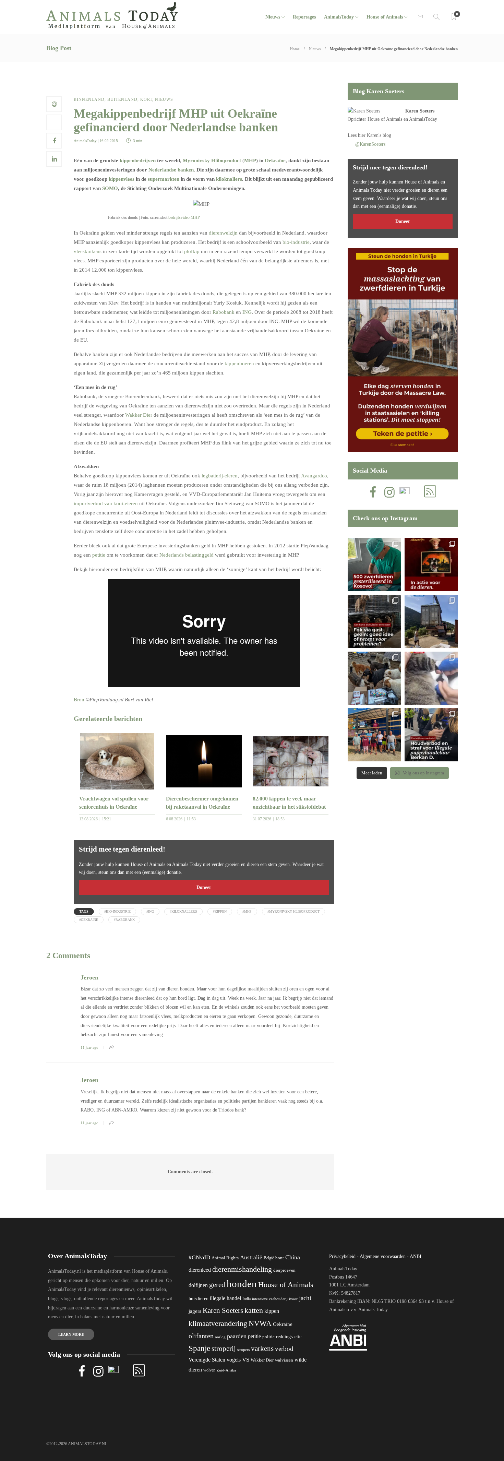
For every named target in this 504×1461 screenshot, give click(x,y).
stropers (243, 1349)
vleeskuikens (87, 251)
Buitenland (122, 99)
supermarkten (163, 179)
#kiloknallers (183, 911)
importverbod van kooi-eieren (106, 503)
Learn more (71, 1334)
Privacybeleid (342, 1256)
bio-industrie (296, 242)
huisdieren (198, 1298)
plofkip (192, 251)
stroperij (224, 1348)
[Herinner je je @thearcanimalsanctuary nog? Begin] (431, 621)
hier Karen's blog (374, 135)
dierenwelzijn (223, 233)
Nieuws (272, 17)
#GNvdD (199, 1257)
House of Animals (385, 17)
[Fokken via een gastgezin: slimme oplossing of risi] (374, 621)
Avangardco (314, 475)
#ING (150, 911)
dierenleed (200, 1270)
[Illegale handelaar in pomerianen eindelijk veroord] (431, 734)
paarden (237, 1336)
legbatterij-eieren (220, 475)
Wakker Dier (138, 415)
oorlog (220, 1337)
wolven (209, 1370)
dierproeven (284, 1270)
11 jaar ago (89, 1047)
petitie (98, 555)
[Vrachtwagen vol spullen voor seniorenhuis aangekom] (374, 734)
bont (279, 1258)
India (246, 1298)
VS (245, 1359)
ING (247, 312)
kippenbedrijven (138, 160)
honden (242, 1283)
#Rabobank (124, 920)
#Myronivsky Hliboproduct (293, 911)
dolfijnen (198, 1285)
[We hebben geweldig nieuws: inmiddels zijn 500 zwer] (374, 564)
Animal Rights (225, 1258)
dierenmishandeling (242, 1269)
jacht (305, 1298)
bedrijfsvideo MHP (184, 217)
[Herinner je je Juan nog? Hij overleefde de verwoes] (431, 678)
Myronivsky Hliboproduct (212, 160)
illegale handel (225, 1298)
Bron (79, 699)
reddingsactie (288, 1336)
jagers (195, 1311)
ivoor (293, 1299)
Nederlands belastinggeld (186, 555)
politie (268, 1336)
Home (295, 49)
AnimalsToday (85, 141)
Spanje (199, 1348)
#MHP (247, 911)
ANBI (415, 1256)
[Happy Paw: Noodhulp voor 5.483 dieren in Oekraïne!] (374, 678)
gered (217, 1285)
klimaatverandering (218, 1323)
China (292, 1257)
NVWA (260, 1323)
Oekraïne (275, 160)
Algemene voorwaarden (383, 1256)
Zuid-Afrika (226, 1370)
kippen (271, 1311)
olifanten (201, 1336)
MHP (250, 160)
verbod (284, 1348)
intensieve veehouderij (270, 1299)
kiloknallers (229, 179)
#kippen (220, 911)
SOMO (110, 188)
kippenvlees (121, 179)
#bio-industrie (117, 911)
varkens (262, 1348)
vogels (234, 1360)
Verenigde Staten (207, 1360)
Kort (146, 99)
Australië (251, 1257)
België (269, 1258)
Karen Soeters (419, 111)
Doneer (203, 887)
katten (253, 1310)
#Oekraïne (88, 920)
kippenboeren (239, 363)
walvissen (284, 1360)
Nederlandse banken (171, 170)
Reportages (304, 17)
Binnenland (89, 99)
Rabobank (224, 312)
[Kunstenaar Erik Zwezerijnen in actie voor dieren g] (431, 564)
